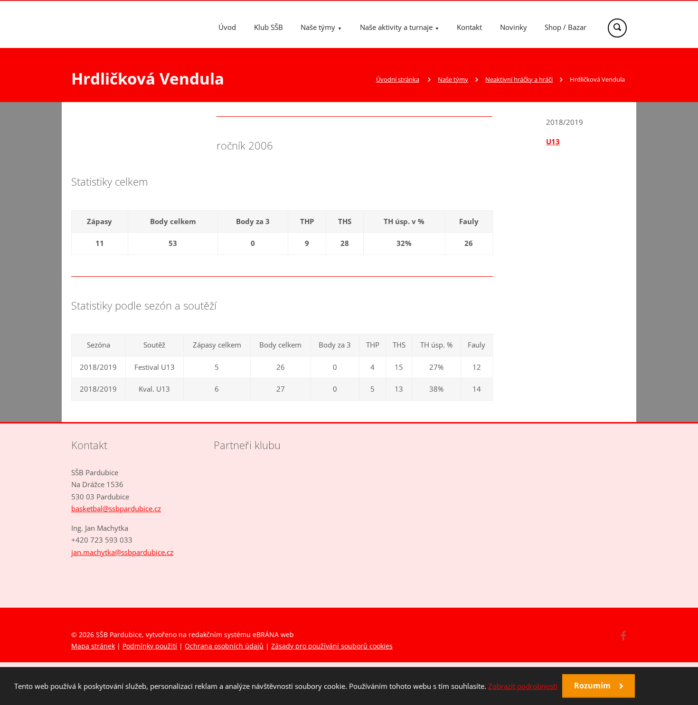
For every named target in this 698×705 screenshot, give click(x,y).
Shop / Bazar (565, 27)
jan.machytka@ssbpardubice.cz (122, 552)
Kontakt (469, 27)
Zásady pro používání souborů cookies (332, 645)
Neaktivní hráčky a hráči (519, 79)
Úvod (227, 27)
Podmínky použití (150, 645)
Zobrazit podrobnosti (522, 686)
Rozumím (593, 685)
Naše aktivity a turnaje (396, 27)
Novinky (513, 27)
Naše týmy (318, 27)
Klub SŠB (268, 27)
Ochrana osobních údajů (224, 645)
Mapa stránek (93, 645)
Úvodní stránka (397, 79)
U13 (553, 141)
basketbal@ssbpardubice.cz (116, 508)
